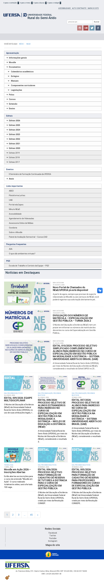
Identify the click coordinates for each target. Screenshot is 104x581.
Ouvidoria (13, 228)
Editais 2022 (14, 139)
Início (21, 44)
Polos (11, 95)
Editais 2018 (14, 157)
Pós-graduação (47, 393)
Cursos (12, 99)
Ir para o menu (25, 3)
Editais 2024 (14, 130)
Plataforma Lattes (17, 195)
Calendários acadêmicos (22, 72)
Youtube (52, 538)
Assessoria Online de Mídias (21, 223)
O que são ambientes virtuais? (22, 254)
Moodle (12, 62)
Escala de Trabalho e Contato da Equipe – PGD (29, 266)
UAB (11, 200)
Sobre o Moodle (15, 232)
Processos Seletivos (14, 393)
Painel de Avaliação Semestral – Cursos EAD (28, 237)
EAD (5, 393)
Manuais (15, 81)
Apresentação (12, 53)
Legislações (16, 90)
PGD (8, 261)
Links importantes (14, 186)
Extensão (13, 104)
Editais (9, 116)
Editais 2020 (14, 148)
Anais (11, 179)
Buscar (96, 22)
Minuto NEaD (14, 209)
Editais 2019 (14, 153)
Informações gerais (18, 58)
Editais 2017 (14, 162)
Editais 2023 (14, 134)
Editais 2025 (14, 125)
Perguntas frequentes (16, 244)
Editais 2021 (14, 144)
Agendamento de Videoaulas (21, 218)
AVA (10, 249)
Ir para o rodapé (53, 3)
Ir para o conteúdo (10, 3)
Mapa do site (93, 8)
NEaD (28, 44)
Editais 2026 (14, 120)
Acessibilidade (64, 8)
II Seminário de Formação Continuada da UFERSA (30, 174)
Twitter (52, 535)
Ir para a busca (39, 3)
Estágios (15, 76)
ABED (11, 191)
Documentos (15, 67)
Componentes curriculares (23, 85)
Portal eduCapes (16, 205)
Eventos (10, 169)
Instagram (52, 541)
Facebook (53, 533)
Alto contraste (79, 8)
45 (31, 514)
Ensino (12, 108)
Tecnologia (8, 465)
